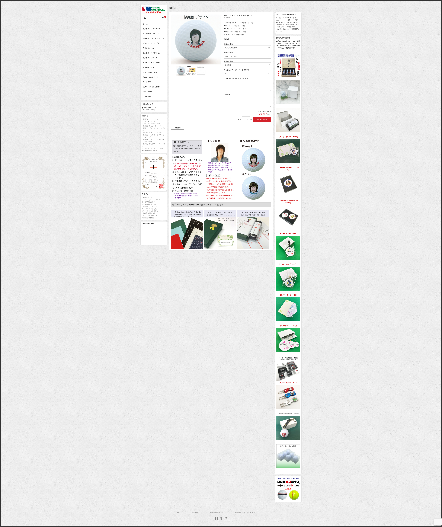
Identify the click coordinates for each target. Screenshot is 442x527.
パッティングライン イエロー (151, 200)
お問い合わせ (148, 91)
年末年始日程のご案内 (149, 150)
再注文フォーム (148, 48)
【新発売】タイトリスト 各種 (151, 133)
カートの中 (147, 82)
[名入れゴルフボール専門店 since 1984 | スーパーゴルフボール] (153, 12)
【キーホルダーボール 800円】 (288, 413)
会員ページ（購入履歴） (152, 87)
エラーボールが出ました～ (151, 211)
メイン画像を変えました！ (151, 204)
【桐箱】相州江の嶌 (148, 213)
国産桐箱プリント (149, 67)
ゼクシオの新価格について (151, 215)
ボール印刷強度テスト (149, 202)
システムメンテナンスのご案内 (152, 148)
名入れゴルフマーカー (151, 58)
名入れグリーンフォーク (152, 62)
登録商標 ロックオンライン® (153, 38)
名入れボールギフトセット (152, 53)
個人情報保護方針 (217, 513)
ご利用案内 (147, 96)
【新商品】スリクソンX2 (150, 206)
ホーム (145, 24)
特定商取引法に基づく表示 (245, 513)
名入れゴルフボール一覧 (152, 29)
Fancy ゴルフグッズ (150, 77)
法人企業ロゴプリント (151, 33)
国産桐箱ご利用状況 (148, 218)
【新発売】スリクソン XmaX (151, 126)
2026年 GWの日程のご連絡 (151, 124)
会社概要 (195, 513)
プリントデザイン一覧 (151, 43)
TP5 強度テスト (147, 197)
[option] (196, 39)
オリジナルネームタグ (151, 72)
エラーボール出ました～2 (150, 209)
